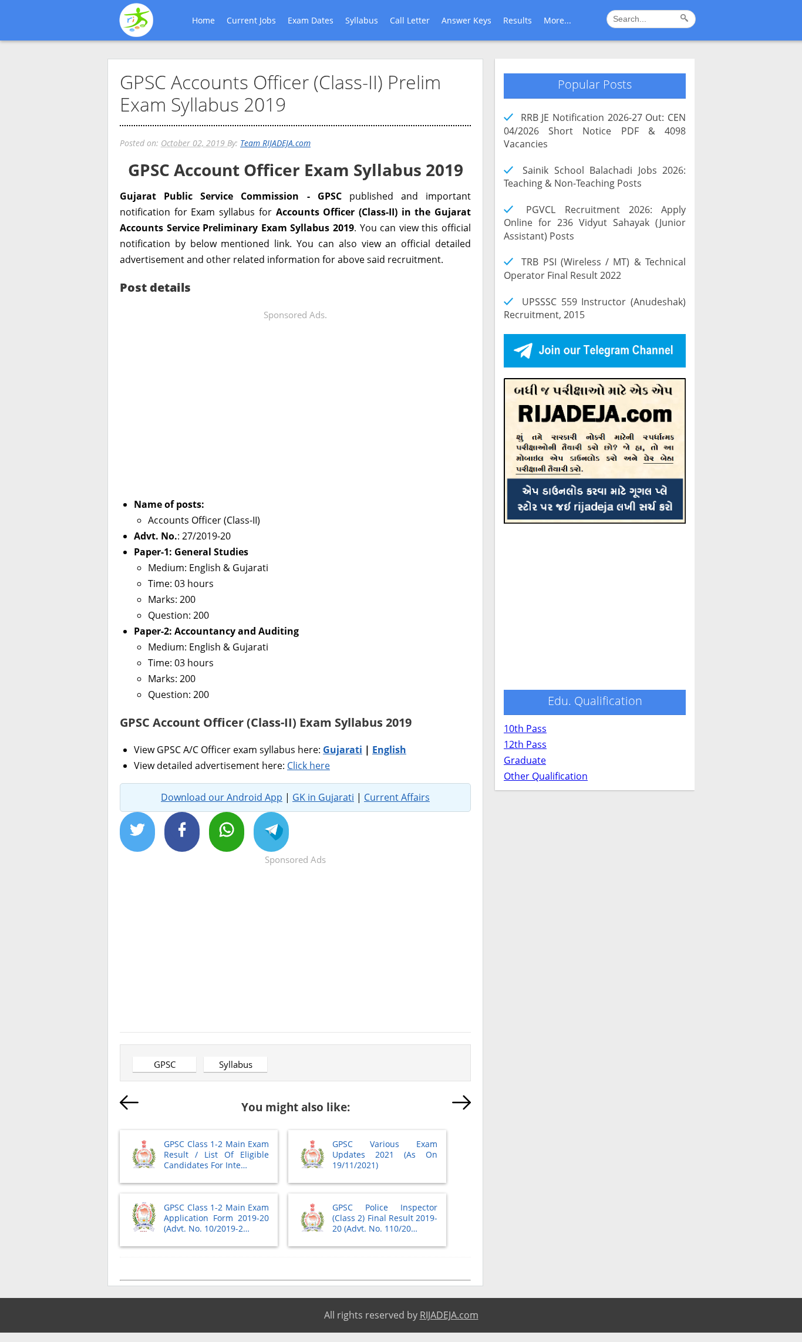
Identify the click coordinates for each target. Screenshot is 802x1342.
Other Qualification (546, 776)
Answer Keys (466, 20)
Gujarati (342, 749)
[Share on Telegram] (271, 832)
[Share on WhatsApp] (226, 832)
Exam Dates (310, 20)
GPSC (165, 1064)
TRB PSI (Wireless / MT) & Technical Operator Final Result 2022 (595, 268)
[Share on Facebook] (182, 832)
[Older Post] (461, 1105)
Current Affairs (397, 797)
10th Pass (525, 728)
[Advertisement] (295, 405)
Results (517, 20)
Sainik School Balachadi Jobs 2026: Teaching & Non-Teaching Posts (595, 177)
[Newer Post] (129, 1105)
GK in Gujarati (323, 797)
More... (557, 20)
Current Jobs (251, 20)
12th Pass (525, 744)
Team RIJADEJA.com (275, 143)
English (389, 749)
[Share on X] (137, 832)
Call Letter (410, 20)
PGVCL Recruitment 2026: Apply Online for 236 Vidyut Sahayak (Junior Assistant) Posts (595, 222)
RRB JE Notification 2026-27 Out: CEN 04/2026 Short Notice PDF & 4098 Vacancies (595, 130)
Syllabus (361, 20)
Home (203, 20)
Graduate (525, 760)
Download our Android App (221, 797)
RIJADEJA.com (449, 1315)
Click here (308, 765)
